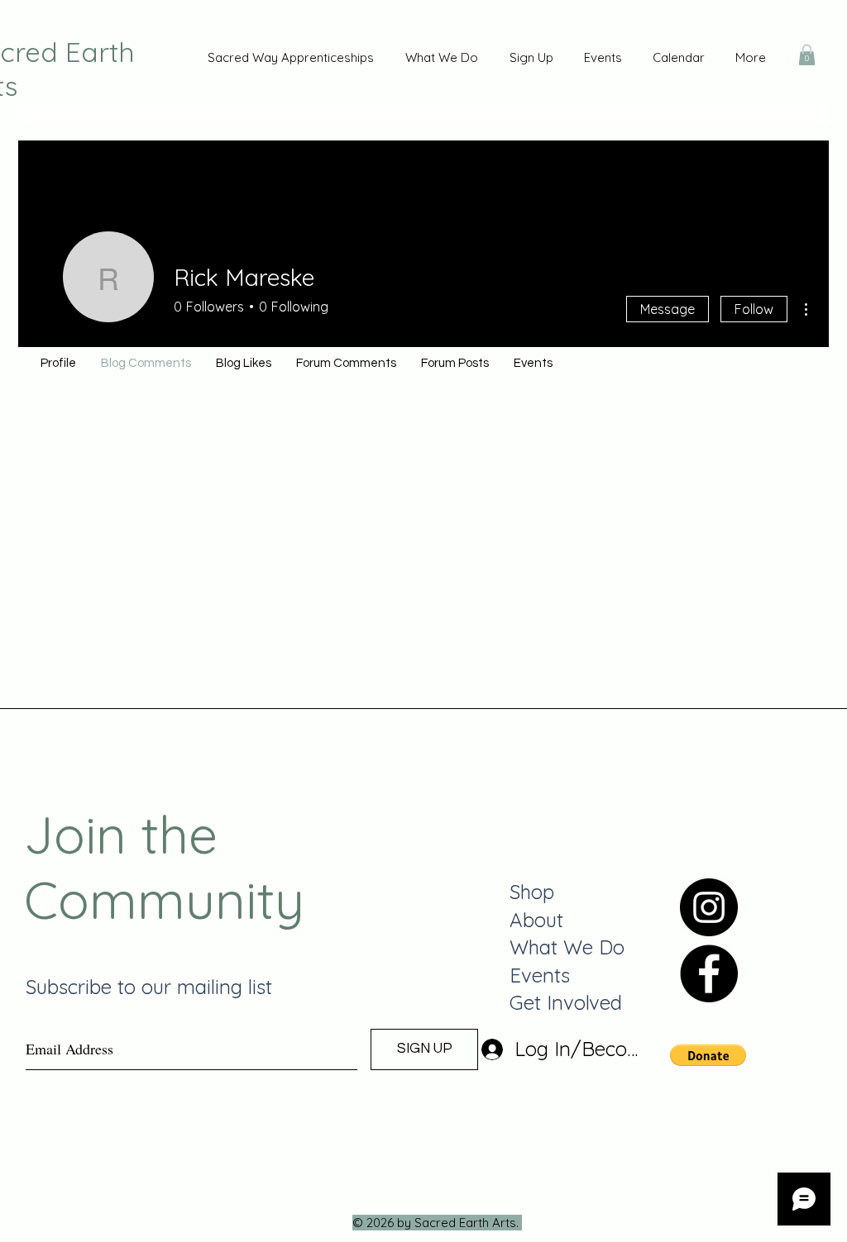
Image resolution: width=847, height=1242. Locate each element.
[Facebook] (709, 973)
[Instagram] (709, 907)
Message (667, 309)
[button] (807, 55)
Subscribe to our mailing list (149, 986)
